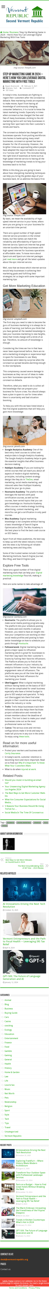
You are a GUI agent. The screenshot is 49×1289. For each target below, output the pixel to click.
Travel (7, 1127)
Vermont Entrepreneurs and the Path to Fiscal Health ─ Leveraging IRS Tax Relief (24, 941)
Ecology (8, 1030)
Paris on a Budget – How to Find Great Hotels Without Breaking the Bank (31, 1186)
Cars (7, 1017)
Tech (15, 88)
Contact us (5, 1269)
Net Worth (9, 1093)
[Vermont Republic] (24, 13)
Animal (8, 1000)
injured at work (28, 769)
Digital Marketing (24, 823)
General (8, 1059)
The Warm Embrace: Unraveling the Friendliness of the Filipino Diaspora (31, 1210)
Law (6, 1076)
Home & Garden (12, 1072)
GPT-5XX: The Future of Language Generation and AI (21, 977)
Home (5, 32)
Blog (7, 1004)
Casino (8, 1021)
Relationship (10, 1102)
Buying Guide (11, 1013)
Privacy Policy (34, 1288)
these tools (24, 736)
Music (7, 1089)
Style (7, 1114)
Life (6, 1081)
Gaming (8, 1055)
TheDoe (29, 479)
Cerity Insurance (12, 753)
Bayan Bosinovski (12, 86)
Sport (7, 1110)
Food (7, 1047)
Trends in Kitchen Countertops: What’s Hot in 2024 (30, 1221)
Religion (8, 1106)
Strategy (37, 823)
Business (14, 32)
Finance (8, 1042)
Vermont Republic (13, 1136)
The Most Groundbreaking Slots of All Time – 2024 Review (31, 866)
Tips (7, 1123)
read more (12, 259)
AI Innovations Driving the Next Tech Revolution (30, 1151)
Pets (6, 1097)
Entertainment (11, 1038)
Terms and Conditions (18, 1288)
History (8, 1068)
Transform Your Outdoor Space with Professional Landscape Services (30, 1175)
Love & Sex (10, 1085)
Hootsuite (23, 643)
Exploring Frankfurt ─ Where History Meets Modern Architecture (29, 1163)
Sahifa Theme (7, 1281)
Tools (4, 826)
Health (8, 1064)
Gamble (8, 1051)
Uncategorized (11, 1131)
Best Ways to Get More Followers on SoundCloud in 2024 (18, 860)
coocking (9, 1025)
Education (9, 1034)
